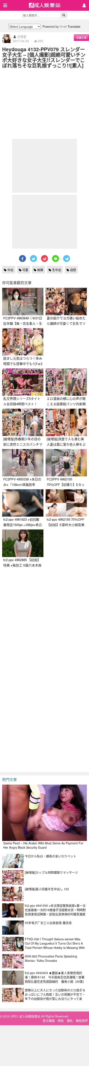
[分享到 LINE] (55, 258)
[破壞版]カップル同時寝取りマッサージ (51, 872)
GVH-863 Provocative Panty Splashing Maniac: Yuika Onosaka (51, 958)
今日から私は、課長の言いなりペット (50, 856)
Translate (74, 26)
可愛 (24, 270)
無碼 (39, 270)
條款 (61, 1020)
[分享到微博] (44, 258)
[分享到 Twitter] (33, 258)
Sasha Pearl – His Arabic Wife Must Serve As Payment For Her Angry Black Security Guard (43, 845)
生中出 (56, 270)
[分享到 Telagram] (66, 258)
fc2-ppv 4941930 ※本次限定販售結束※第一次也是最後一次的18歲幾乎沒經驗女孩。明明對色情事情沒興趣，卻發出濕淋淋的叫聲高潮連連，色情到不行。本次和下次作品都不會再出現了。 (55, 914)
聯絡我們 (82, 1020)
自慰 (72, 270)
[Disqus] (44, 623)
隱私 (70, 1020)
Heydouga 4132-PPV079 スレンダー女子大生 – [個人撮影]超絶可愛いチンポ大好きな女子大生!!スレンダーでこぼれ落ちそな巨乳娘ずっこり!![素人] (44, 57)
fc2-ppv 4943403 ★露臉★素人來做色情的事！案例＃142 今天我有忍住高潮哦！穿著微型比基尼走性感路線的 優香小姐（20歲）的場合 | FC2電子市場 (55, 979)
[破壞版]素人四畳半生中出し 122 (47, 889)
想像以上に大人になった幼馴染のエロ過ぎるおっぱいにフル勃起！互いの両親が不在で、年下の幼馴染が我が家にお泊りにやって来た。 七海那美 (55, 996)
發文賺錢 (49, 1020)
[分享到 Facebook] (22, 258)
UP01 (47, 6)
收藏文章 (81, 37)
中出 (9, 270)
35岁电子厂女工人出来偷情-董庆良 (48, 922)
